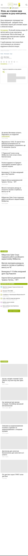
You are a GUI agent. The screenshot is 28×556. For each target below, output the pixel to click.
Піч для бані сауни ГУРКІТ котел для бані (12, 475)
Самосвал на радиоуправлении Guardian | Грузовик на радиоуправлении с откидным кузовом (12, 428)
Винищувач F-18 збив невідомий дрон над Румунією (12, 173)
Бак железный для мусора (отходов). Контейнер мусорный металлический (12, 404)
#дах (11, 53)
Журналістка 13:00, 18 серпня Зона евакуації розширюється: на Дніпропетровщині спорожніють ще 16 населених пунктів (13, 144)
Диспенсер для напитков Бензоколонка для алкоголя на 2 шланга (13, 453)
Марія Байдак (6, 57)
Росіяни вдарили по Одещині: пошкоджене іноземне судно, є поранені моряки (12, 164)
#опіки (2, 53)
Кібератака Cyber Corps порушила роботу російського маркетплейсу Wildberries (13, 199)
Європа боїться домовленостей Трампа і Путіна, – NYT (12, 181)
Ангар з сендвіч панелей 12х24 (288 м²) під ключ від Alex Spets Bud (12, 380)
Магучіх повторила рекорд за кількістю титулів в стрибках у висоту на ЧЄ (12, 189)
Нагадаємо (4, 30)
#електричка (6, 53)
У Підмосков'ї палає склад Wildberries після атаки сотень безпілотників (12, 155)
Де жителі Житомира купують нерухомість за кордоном (11, 133)
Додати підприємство (14, 310)
